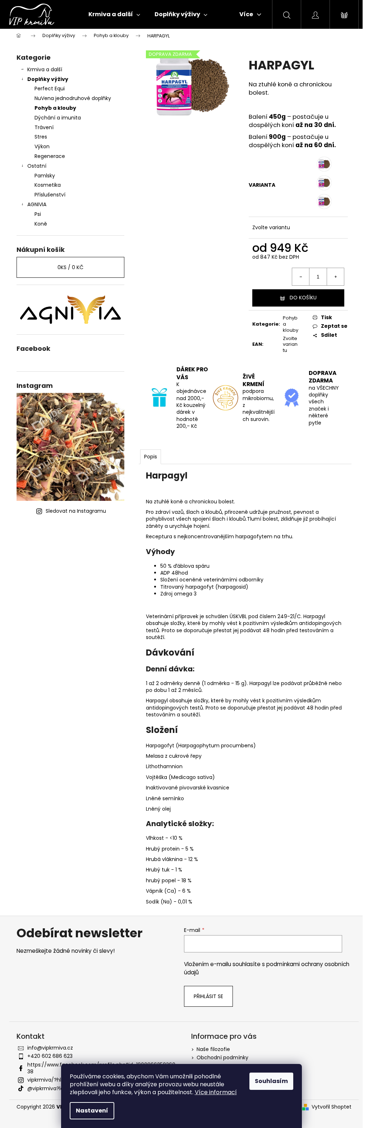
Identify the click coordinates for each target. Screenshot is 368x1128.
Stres (40, 136)
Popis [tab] (150, 456)
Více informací (216, 1092)
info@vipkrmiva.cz (50, 1047)
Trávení (44, 127)
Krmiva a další (44, 69)
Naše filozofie (213, 1049)
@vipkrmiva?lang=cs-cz (57, 1088)
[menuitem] (114, 14)
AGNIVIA (36, 204)
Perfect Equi (49, 88)
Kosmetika (47, 185)
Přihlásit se (208, 996)
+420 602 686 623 (50, 1056)
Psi (37, 214)
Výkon (42, 146)
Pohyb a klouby (55, 108)
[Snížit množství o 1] (300, 276)
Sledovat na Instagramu (76, 511)
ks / (70, 267)
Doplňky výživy (47, 79)
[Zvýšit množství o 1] (335, 276)
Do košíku (303, 297)
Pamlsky (44, 175)
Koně (40, 223)
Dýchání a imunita (57, 117)
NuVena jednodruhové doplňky (72, 98)
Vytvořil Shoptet (331, 1107)
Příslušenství (49, 194)
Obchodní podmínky (222, 1057)
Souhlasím (271, 1081)
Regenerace (49, 156)
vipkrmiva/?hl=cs (48, 1079)
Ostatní (36, 165)
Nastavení (92, 1110)
